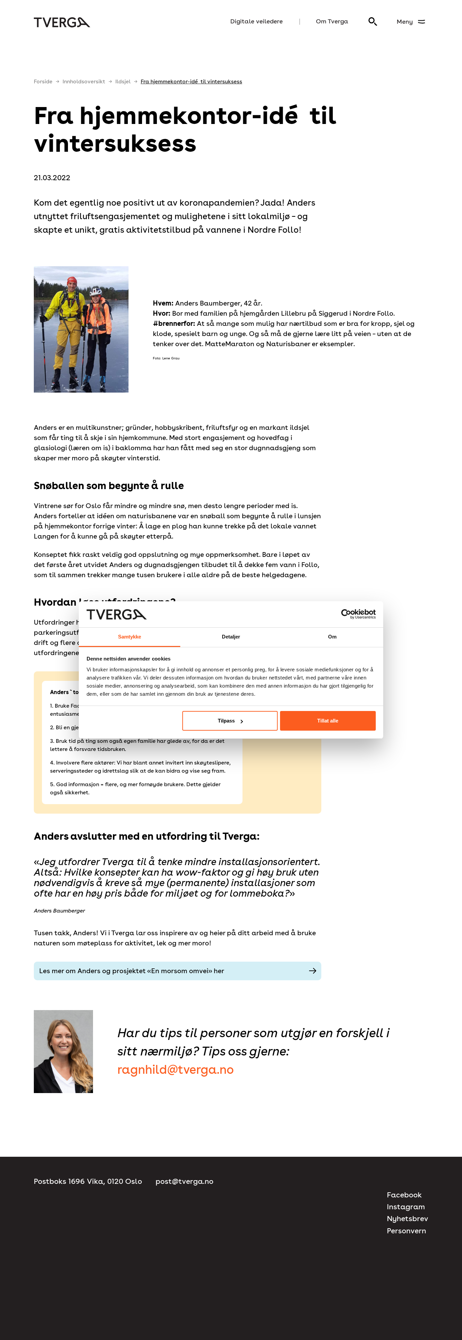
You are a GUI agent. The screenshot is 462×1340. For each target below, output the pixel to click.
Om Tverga (332, 21)
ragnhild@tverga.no (175, 1069)
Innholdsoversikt (84, 81)
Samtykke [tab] (129, 637)
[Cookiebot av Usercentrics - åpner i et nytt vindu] (346, 614)
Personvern (406, 1231)
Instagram (406, 1206)
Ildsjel (123, 81)
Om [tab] (332, 637)
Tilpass (226, 721)
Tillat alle (327, 721)
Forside (43, 81)
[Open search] (373, 22)
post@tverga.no (184, 1181)
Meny (405, 21)
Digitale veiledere (256, 21)
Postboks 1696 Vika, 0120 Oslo (88, 1181)
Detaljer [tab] (231, 637)
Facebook (404, 1195)
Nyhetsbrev (407, 1218)
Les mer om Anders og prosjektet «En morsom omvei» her (131, 971)
